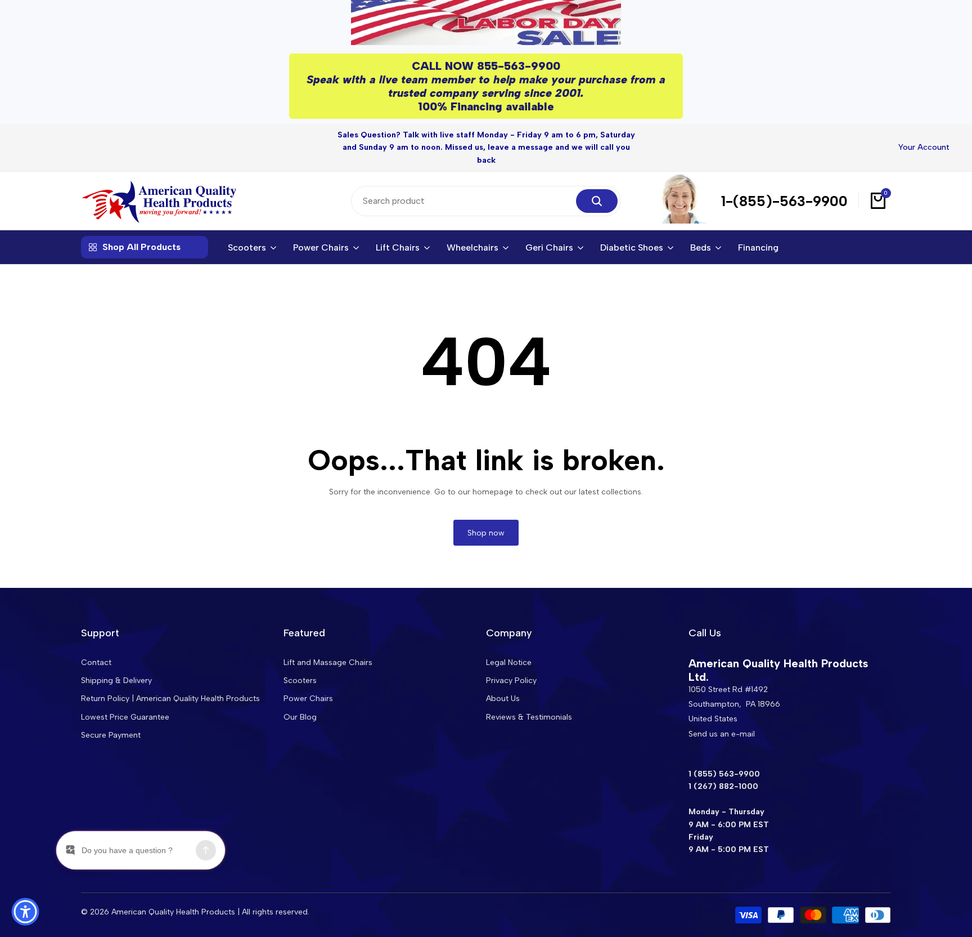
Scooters (300, 680)
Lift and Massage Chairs (328, 662)
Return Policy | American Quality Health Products (170, 698)
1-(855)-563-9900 (784, 201)
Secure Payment (111, 735)
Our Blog (300, 717)
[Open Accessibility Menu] (25, 912)
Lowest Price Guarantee (125, 717)
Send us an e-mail (721, 734)
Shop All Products (141, 247)
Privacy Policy (511, 680)
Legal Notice (509, 662)
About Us (503, 698)
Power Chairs (308, 698)
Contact (96, 662)
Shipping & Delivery (116, 680)
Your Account (924, 147)
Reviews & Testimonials (529, 717)
